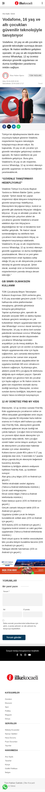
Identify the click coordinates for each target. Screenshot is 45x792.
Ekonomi (8, 31)
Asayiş (7, 21)
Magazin (7, 52)
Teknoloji (8, 67)
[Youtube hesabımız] (28, 788)
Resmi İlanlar (10, 87)
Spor (6, 46)
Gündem (7, 26)
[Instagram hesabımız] (22, 788)
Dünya (6, 41)
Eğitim (7, 62)
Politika (7, 36)
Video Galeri (10, 77)
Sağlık (7, 57)
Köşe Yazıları (10, 72)
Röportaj (8, 82)
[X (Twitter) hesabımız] (14, 788)
